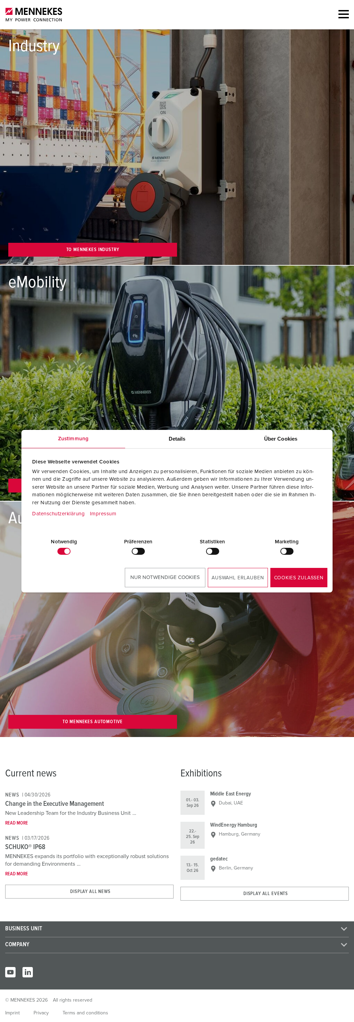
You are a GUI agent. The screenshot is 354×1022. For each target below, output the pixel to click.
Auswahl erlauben (238, 578)
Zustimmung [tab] (73, 438)
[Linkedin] (27, 972)
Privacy (41, 1013)
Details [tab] (177, 439)
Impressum (103, 513)
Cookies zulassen (299, 578)
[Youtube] (10, 972)
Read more (16, 823)
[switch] (138, 551)
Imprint (12, 1013)
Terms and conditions (85, 1013)
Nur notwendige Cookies (165, 577)
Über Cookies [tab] (280, 439)
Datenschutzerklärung (58, 513)
